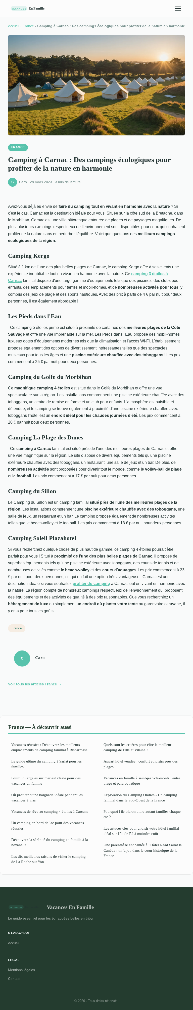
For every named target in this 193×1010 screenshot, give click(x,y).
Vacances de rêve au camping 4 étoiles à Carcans (49, 811)
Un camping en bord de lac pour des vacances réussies (47, 825)
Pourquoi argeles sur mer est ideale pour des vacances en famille (46, 780)
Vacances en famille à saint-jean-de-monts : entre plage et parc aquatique (142, 780)
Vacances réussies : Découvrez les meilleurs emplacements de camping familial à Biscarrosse (49, 747)
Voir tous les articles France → (35, 684)
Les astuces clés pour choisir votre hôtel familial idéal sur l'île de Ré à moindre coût (141, 831)
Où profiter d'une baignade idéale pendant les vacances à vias (47, 797)
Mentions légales (21, 970)
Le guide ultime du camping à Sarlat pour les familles (46, 764)
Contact (14, 979)
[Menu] (178, 9)
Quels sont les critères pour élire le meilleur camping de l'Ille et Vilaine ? (137, 747)
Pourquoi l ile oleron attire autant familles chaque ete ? (142, 814)
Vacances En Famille (70, 907)
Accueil (13, 26)
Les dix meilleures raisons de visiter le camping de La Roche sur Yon (48, 859)
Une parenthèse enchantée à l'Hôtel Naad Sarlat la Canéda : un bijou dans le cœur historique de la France (143, 850)
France (28, 26)
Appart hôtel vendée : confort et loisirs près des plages (141, 764)
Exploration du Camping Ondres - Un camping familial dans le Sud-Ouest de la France (140, 797)
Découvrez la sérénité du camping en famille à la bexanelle (49, 842)
